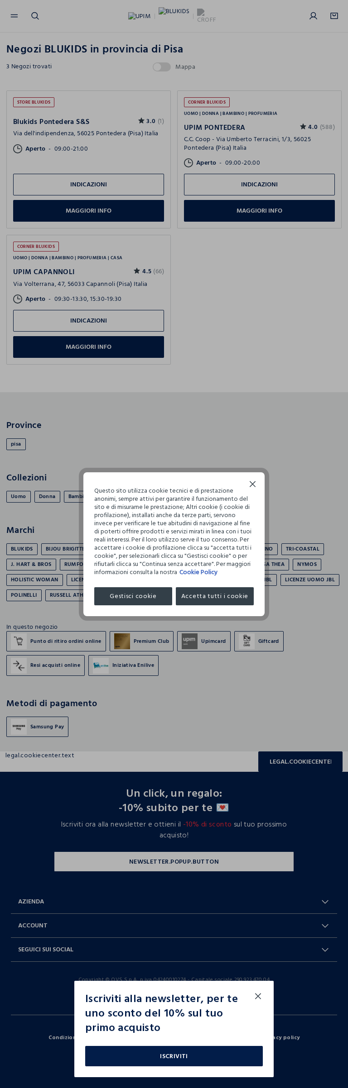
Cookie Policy (198, 572)
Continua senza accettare (252, 485)
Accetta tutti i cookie (214, 596)
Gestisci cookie (133, 596)
